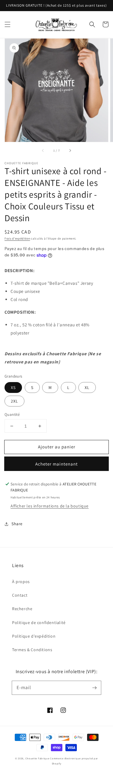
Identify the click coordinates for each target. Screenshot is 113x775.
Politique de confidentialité (39, 622)
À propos (21, 581)
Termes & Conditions (32, 649)
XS (13, 387)
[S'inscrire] (94, 687)
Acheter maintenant (56, 464)
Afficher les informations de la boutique (50, 506)
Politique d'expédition (33, 636)
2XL (14, 401)
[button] (7, 24)
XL (87, 387)
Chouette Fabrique (37, 758)
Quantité (12, 414)
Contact (19, 595)
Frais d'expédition (17, 238)
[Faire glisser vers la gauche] (43, 150)
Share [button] (17, 523)
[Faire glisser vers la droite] (70, 150)
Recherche (22, 608)
